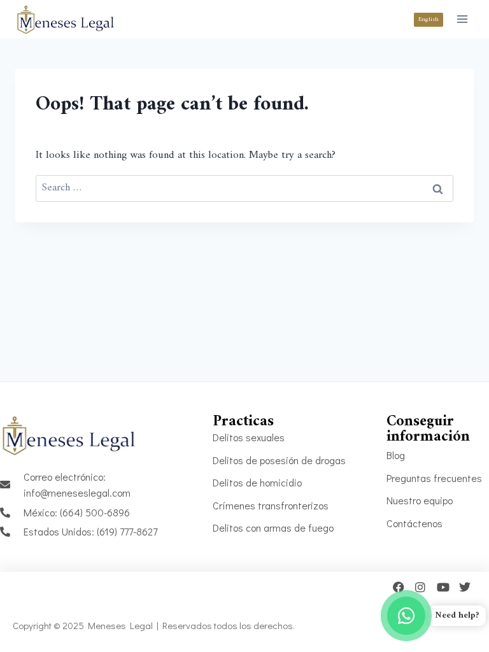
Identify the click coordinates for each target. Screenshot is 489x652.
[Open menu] (462, 19)
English (428, 19)
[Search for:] (244, 187)
